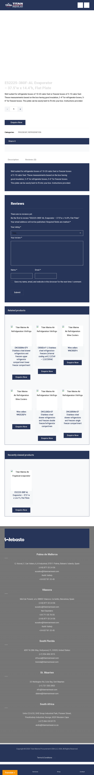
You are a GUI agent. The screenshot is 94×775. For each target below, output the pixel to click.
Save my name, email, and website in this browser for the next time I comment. (48, 282)
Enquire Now (16, 122)
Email (38, 270)
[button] (86, 5)
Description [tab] (13, 159)
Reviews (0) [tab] (30, 159)
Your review (16, 238)
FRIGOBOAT (22, 132)
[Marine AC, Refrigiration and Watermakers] (14, 5)
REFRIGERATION (34, 132)
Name (14, 270)
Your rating (16, 227)
